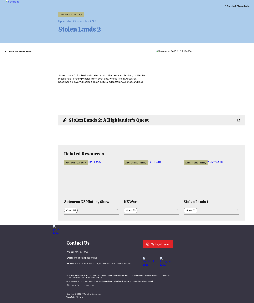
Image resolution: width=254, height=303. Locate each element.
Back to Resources (20, 51)
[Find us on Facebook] (150, 261)
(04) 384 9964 (82, 251)
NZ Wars (131, 201)
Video (69, 210)
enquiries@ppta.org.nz (85, 257)
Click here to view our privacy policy (80, 285)
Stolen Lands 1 (196, 201)
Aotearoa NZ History (71, 14)
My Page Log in (160, 244)
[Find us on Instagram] (167, 261)
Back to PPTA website (238, 6)
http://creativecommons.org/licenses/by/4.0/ (84, 277)
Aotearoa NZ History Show (86, 201)
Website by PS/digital (74, 297)
